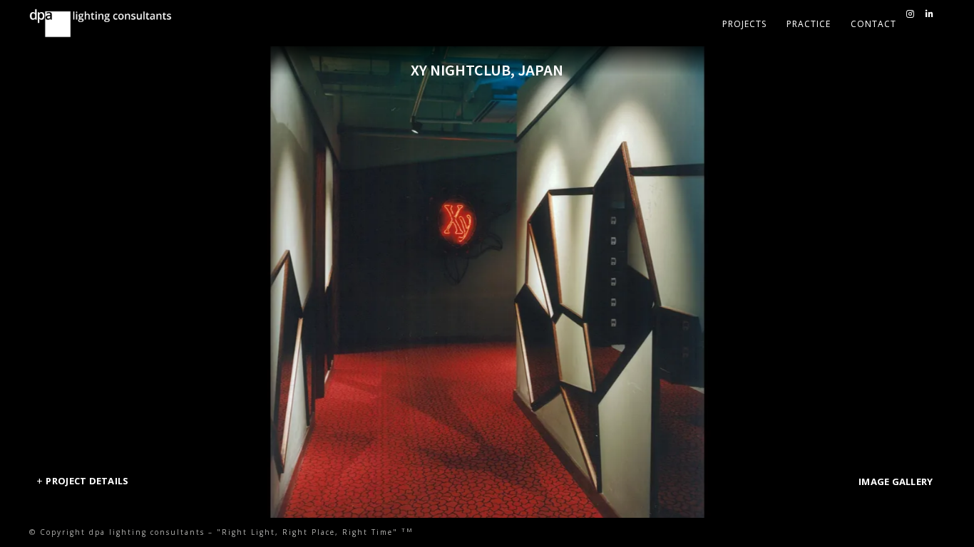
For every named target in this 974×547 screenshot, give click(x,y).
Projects (744, 24)
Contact (873, 24)
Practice (808, 24)
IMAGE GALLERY (895, 481)
